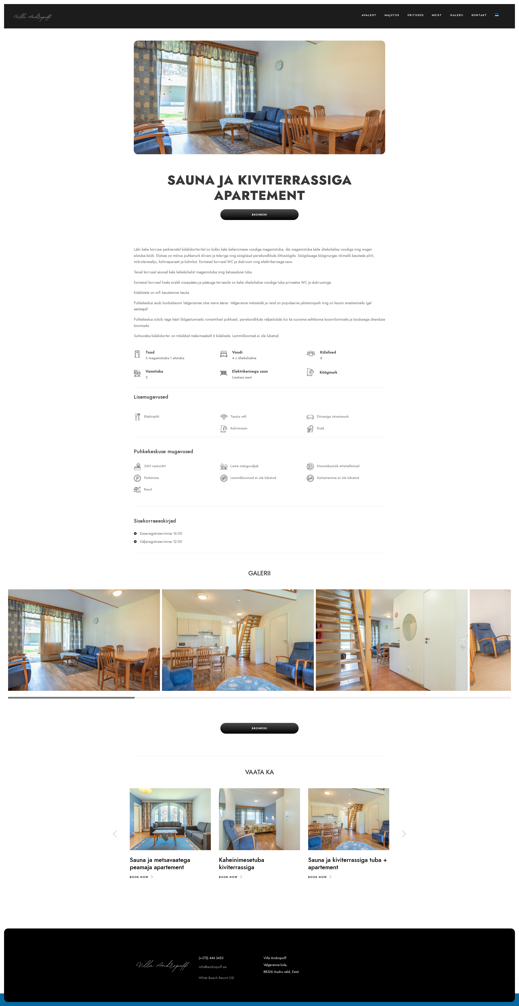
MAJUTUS (392, 15)
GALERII (456, 15)
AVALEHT (369, 15)
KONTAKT (479, 15)
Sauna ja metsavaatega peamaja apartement (160, 863)
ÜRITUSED (415, 15)
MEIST (437, 15)
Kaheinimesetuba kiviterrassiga (241, 863)
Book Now (139, 877)
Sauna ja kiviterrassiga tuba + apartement (347, 863)
